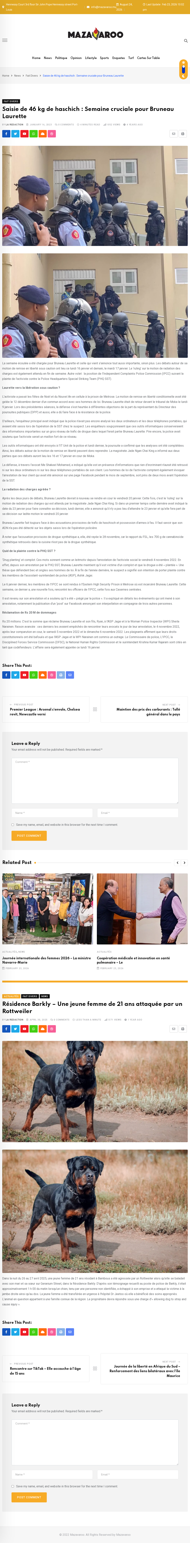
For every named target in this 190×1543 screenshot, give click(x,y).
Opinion (76, 58)
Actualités (9, 952)
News (48, 58)
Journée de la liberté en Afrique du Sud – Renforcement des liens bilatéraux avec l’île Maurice (144, 1371)
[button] (177, 862)
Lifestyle (91, 58)
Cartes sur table (148, 58)
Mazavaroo (123, 1535)
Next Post (169, 705)
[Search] (186, 41)
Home (36, 58)
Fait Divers (32, 75)
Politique (61, 58)
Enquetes (118, 58)
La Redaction (14, 124)
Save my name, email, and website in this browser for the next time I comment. (67, 824)
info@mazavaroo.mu (103, 7)
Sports (104, 58)
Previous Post (23, 704)
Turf (131, 58)
